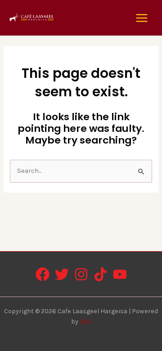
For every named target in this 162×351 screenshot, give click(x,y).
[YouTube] (120, 274)
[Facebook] (43, 274)
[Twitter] (62, 274)
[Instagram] (81, 274)
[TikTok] (101, 274)
